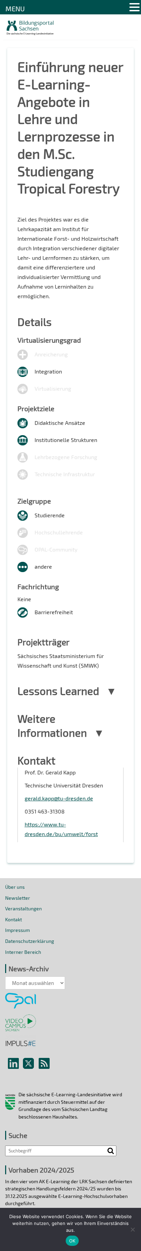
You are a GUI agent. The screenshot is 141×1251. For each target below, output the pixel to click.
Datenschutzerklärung (29, 941)
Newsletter (17, 898)
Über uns (15, 887)
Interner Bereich (23, 952)
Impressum (17, 930)
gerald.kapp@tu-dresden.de (59, 798)
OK (72, 1240)
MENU (15, 8)
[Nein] (132, 1229)
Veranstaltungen (23, 908)
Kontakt (13, 919)
